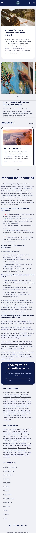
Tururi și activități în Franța (9, 343)
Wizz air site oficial (12, 148)
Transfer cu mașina (7, 356)
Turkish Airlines (18, 329)
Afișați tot (32, 123)
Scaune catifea (13, 441)
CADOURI (23, 415)
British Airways (28, 329)
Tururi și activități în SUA (14, 346)
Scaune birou (16, 434)
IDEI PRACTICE (18, 413)
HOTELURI (6, 506)
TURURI (5, 510)
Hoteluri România (28, 333)
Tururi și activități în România (22, 341)
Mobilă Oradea (18, 399)
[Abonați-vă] (29, 380)
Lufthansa (25, 327)
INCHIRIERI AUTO (8, 498)
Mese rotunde (12, 447)
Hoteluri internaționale (14, 333)
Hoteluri (3, 333)
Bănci (29, 447)
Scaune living (27, 429)
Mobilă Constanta (17, 394)
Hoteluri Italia (5, 338)
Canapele (6, 457)
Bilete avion (5, 327)
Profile (5, 518)
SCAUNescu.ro (15, 532)
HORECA (7, 417)
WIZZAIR (6, 514)
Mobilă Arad (22, 401)
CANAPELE (7, 420)
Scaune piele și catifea (17, 438)
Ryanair (18, 327)
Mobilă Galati (8, 399)
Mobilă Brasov (15, 396)
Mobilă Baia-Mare (18, 406)
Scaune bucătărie (15, 429)
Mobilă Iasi (7, 394)
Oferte (17, 356)
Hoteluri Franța (6, 335)
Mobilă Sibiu (22, 403)
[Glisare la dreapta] (22, 96)
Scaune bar (7, 431)
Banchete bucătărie (19, 450)
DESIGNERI (15, 415)
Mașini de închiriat (28, 352)
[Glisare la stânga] (14, 96)
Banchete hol (7, 450)
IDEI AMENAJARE (8, 471)
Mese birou (22, 443)
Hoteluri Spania (17, 335)
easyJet (9, 329)
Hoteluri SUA (27, 335)
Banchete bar (7, 452)
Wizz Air (12, 327)
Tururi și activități (6, 341)
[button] (2, 3)
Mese (21, 441)
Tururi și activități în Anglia (15, 348)
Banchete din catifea (17, 454)
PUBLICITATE (14, 417)
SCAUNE (23, 417)
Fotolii (27, 454)
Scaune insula (16, 431)
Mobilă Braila (13, 401)
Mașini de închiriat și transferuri (11, 352)
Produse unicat (13, 436)
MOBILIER (27, 413)
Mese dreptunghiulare (15, 445)
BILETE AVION (7, 502)
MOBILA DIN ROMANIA (18, 410)
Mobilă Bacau (12, 403)
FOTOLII (29, 417)
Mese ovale (22, 447)
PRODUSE (7, 415)
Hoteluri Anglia (15, 338)
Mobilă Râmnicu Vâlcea (16, 408)
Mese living (14, 443)
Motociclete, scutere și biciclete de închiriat (16, 354)
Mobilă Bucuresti (8, 392)
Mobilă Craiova (26, 396)
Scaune (5, 429)
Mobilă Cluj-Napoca (21, 392)
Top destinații (24, 356)
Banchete (17, 452)
